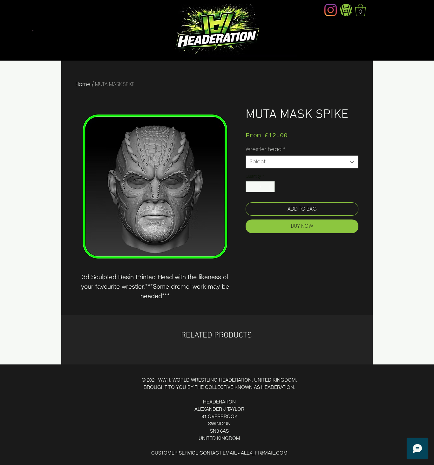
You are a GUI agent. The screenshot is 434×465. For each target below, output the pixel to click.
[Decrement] (250, 186)
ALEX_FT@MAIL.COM (264, 453)
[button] (360, 10)
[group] (217, 355)
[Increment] (270, 186)
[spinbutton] (260, 186)
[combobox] (302, 161)
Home (83, 84)
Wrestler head (265, 149)
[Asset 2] (346, 10)
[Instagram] (330, 10)
